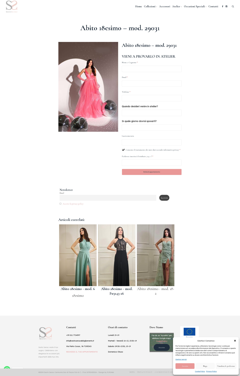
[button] (235, 340)
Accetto (161, 347)
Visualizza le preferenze (226, 366)
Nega (205, 366)
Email (125, 77)
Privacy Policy (211, 371)
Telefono (126, 92)
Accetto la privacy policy (73, 204)
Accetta (185, 366)
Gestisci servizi (181, 359)
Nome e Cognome (130, 62)
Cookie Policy (200, 371)
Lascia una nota (128, 136)
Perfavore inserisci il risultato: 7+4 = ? (137, 156)
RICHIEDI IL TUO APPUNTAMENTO (82, 352)
